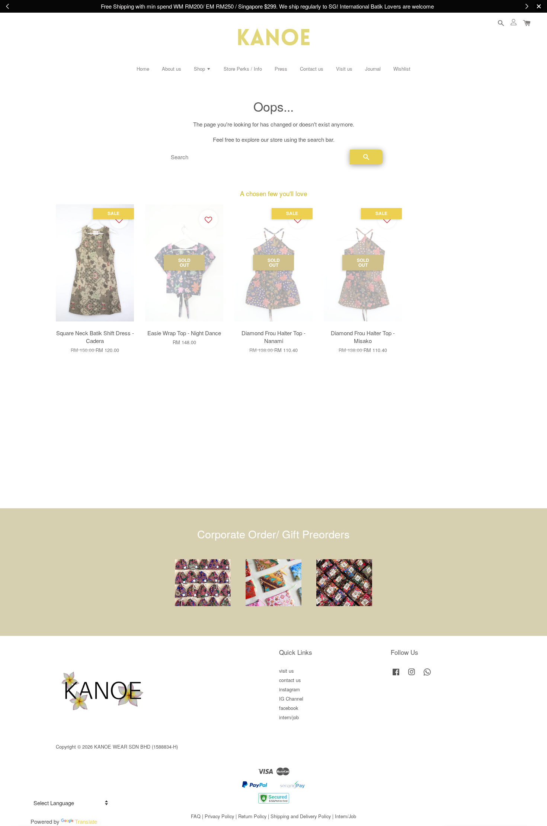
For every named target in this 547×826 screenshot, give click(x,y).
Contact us (311, 68)
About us (171, 68)
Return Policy (252, 816)
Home (143, 68)
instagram (289, 689)
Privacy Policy (219, 816)
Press (281, 68)
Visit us (344, 68)
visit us (286, 670)
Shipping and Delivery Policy (301, 816)
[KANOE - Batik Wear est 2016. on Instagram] (411, 675)
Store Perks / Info (243, 68)
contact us (290, 679)
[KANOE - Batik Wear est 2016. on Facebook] (396, 675)
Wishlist (401, 68)
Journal (373, 68)
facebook (288, 707)
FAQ (196, 816)
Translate (86, 821)
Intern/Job (345, 816)
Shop (200, 68)
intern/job (289, 717)
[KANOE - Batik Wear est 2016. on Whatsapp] (427, 675)
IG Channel (291, 698)
